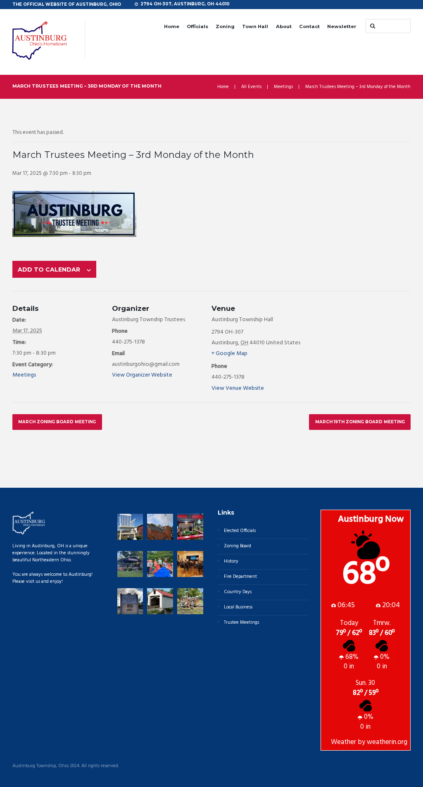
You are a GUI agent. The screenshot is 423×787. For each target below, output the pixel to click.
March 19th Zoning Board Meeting (360, 421)
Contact (309, 26)
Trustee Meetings (241, 622)
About (284, 26)
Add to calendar (49, 269)
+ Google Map (229, 353)
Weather (343, 742)
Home (171, 26)
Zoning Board (237, 546)
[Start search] (371, 25)
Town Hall (255, 26)
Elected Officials (240, 530)
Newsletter (341, 26)
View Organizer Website (142, 375)
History (231, 561)
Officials (197, 26)
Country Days (238, 592)
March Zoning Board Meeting (57, 421)
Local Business (238, 607)
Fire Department (240, 576)
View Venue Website (238, 388)
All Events (251, 87)
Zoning (225, 26)
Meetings (283, 87)
